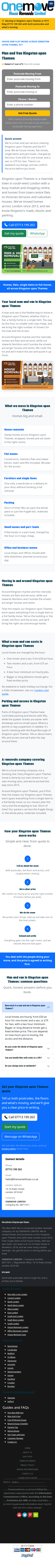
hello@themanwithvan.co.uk (22, 1179)
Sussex (10, 1375)
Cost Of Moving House (16, 1420)
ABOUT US (27, 1452)
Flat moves (11, 454)
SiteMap (47, 1532)
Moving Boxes (13, 1431)
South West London (15, 1320)
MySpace (44, 1529)
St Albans (11, 1357)
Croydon (11, 1382)
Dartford (11, 1379)
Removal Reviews (39, 1525)
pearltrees (9, 1532)
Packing (9, 503)
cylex (17, 1525)
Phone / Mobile (27, 99)
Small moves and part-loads (21, 527)
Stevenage (11, 1361)
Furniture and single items (20, 478)
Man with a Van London (17, 1294)
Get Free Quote (27, 113)
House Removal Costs (16, 1334)
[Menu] (51, 4)
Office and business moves (20, 548)
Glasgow (11, 1398)
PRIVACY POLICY (27, 1465)
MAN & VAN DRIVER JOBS (27, 1469)
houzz (24, 1525)
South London (13, 1323)
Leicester (11, 1364)
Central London (13, 1298)
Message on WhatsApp (20, 1136)
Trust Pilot (12, 1529)
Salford (10, 1401)
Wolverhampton (14, 1372)
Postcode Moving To (27, 86)
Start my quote (14, 1127)
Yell (21, 1529)
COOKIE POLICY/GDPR (27, 1478)
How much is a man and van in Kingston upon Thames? (25, 1007)
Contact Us (12, 1442)
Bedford (10, 1353)
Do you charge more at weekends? (20, 1066)
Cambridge (12, 1350)
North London (13, 1301)
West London (12, 1309)
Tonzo (9, 1525)
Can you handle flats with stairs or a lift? (23, 1058)
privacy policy (9, 1148)
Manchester (12, 1346)
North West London (15, 1305)
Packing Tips (12, 1427)
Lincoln (10, 1368)
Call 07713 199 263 (22, 225)
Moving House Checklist (17, 1423)
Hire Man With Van (15, 1412)
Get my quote (14, 233)
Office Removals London (17, 1331)
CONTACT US (27, 1473)
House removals (14, 430)
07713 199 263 (14, 1169)
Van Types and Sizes (16, 1434)
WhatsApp (37, 233)
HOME (27, 1448)
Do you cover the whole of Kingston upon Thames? (23, 1048)
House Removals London (17, 1327)
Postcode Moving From (27, 73)
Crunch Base (31, 1529)
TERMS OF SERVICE (27, 1461)
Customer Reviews (15, 1438)
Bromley (11, 1386)
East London (12, 1312)
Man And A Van (13, 1416)
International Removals (28, 1532)
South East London (15, 1316)
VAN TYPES (27, 1456)
